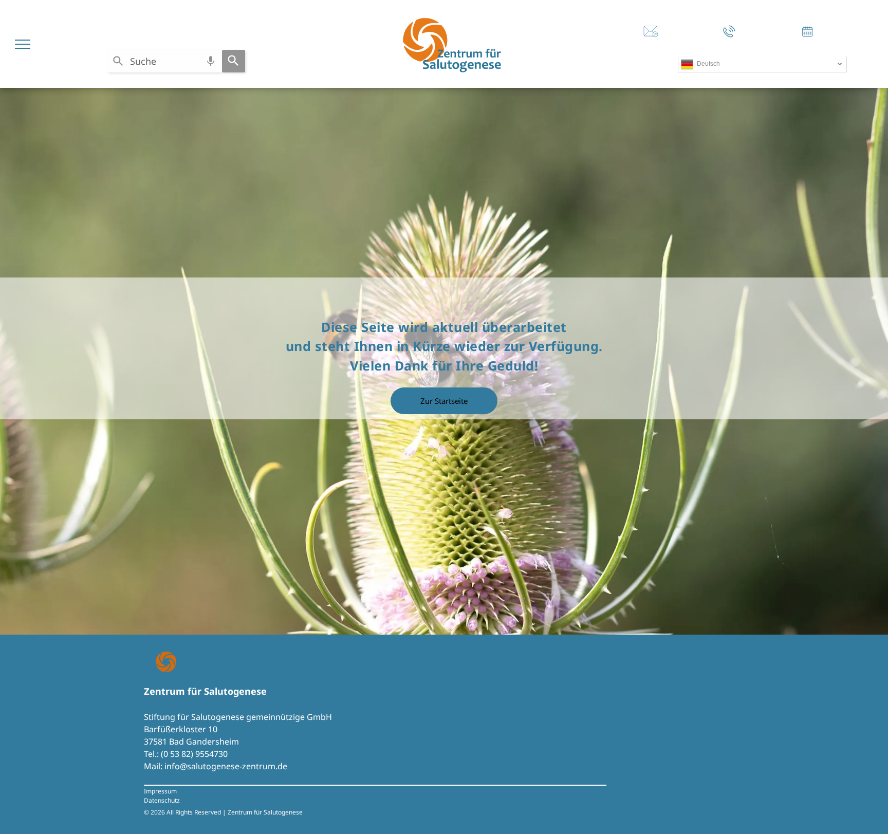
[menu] (22, 44)
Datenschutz (162, 800)
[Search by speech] (210, 61)
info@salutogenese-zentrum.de (225, 766)
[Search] (233, 61)
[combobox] (164, 61)
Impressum (160, 791)
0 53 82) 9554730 (195, 754)
